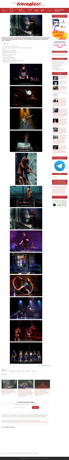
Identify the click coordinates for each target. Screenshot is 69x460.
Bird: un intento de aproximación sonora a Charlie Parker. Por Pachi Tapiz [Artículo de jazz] (24, 420)
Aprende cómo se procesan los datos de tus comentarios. (27, 453)
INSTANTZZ (46, 414)
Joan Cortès (35, 415)
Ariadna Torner (25, 415)
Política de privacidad (24, 458)
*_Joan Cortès (37, 414)
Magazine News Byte (37, 458)
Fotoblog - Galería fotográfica (27, 414)
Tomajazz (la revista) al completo (9, 415)
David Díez (31, 415)
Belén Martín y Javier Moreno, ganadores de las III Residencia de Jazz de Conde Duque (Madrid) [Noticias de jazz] (28, 422)
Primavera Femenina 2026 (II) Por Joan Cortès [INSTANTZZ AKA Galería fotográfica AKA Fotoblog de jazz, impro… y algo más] (59, 131)
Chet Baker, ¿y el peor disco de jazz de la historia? (63, 83)
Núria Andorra (41, 415)
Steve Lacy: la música (63, 92)
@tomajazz (57, 68)
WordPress (46, 458)
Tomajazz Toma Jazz (60, 69)
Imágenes (42, 414)
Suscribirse (35, 407)
